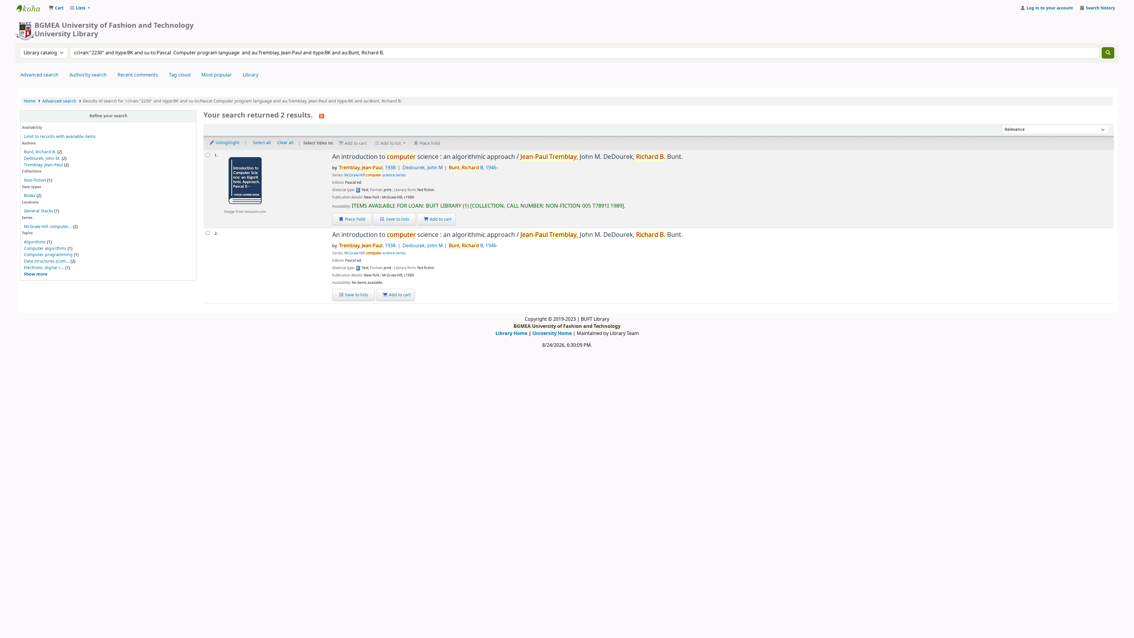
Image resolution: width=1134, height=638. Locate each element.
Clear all (285, 143)
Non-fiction (35, 180)
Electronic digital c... (44, 268)
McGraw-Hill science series (375, 175)
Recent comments (138, 75)
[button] (56, 8)
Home (29, 101)
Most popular (216, 75)
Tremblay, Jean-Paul (43, 165)
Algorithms (35, 242)
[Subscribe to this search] (322, 115)
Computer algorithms (45, 248)
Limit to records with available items (60, 137)
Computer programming (48, 255)
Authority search (88, 75)
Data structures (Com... (46, 261)
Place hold (354, 219)
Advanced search (39, 75)
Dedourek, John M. (42, 158)
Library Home (511, 333)
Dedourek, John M (423, 167)
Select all (262, 143)
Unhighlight (226, 143)
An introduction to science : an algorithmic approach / (507, 156)
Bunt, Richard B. (40, 152)
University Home (552, 333)
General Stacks (38, 211)
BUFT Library (31, 8)
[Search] (1108, 52)
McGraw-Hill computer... (48, 227)
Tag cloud (179, 75)
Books (29, 196)
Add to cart (440, 219)
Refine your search (108, 116)
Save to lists (397, 219)
